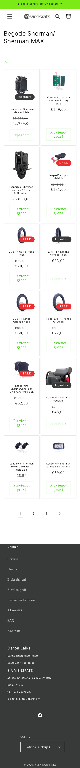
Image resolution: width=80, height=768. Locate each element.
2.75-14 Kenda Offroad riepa (21, 320)
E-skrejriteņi (16, 579)
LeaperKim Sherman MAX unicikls (21, 111)
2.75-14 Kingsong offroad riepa (58, 253)
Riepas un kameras (21, 600)
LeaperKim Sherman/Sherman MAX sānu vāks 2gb (21, 388)
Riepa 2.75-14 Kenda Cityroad (58, 320)
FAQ (10, 620)
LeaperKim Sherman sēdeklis (58, 399)
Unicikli (13, 569)
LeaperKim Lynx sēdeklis (58, 177)
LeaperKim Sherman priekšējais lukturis (58, 465)
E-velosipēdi (16, 590)
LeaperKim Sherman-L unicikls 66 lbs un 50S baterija (21, 190)
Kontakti (13, 631)
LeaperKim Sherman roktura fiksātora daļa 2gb (21, 466)
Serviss (12, 559)
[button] (9, 16)
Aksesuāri (14, 610)
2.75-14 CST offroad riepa (21, 253)
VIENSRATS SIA (45, 764)
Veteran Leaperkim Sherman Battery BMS (58, 100)
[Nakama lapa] (59, 513)
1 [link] (20, 514)
